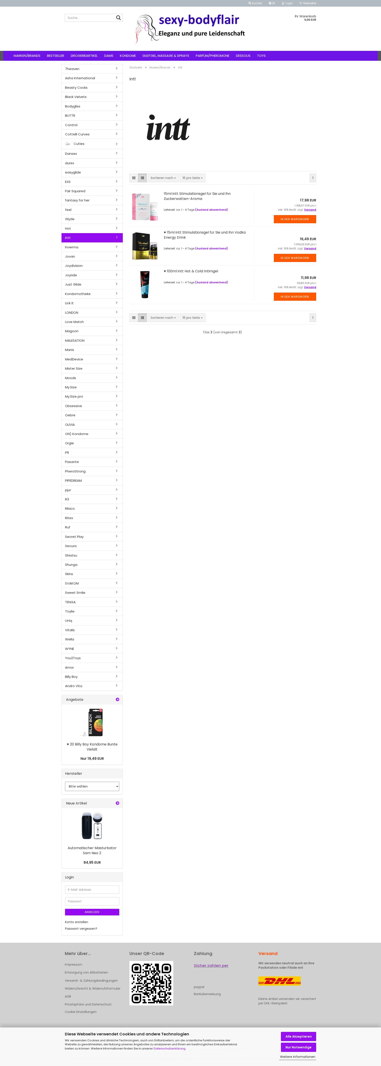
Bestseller (55, 55)
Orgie (69, 443)
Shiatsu (71, 555)
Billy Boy (71, 676)
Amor (69, 667)
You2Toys (73, 658)
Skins (69, 574)
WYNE (69, 648)
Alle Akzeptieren (299, 1036)
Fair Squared (75, 191)
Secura (71, 546)
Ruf (67, 527)
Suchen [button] (256, 3)
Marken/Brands (27, 55)
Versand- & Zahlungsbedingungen (91, 980)
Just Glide (73, 284)
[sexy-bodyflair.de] (190, 29)
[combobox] (163, 177)
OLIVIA (70, 424)
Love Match (74, 321)
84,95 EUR (92, 862)
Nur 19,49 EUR (92, 758)
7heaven (72, 68)
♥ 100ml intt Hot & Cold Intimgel (191, 271)
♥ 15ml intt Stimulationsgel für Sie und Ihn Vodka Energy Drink (205, 235)
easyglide (73, 172)
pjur (68, 490)
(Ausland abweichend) (211, 210)
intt (68, 237)
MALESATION (74, 340)
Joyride (71, 275)
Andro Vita (73, 686)
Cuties (78, 143)
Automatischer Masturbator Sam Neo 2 (92, 850)
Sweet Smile (75, 592)
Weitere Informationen (297, 1057)
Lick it (69, 303)
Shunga (71, 564)
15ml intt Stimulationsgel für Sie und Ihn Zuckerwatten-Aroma (197, 196)
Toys (261, 55)
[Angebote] (117, 699)
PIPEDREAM (73, 480)
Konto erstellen (76, 922)
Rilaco (70, 508)
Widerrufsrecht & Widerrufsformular (92, 988)
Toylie (70, 611)
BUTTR (70, 115)
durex (69, 163)
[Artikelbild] (92, 722)
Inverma (71, 247)
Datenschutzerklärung (169, 1048)
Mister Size (73, 368)
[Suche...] (118, 18)
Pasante (72, 461)
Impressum (73, 964)
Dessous (243, 55)
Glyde (70, 219)
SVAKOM (72, 583)
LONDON (71, 312)
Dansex (71, 153)
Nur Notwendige (299, 1047)
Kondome (128, 55)
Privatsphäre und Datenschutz (88, 1004)
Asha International (80, 78)
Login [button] (288, 3)
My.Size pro (74, 396)
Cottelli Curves (77, 134)
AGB (68, 996)
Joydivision (74, 265)
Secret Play (74, 536)
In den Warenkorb (295, 219)
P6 (67, 452)
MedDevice (74, 359)
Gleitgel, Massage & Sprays (165, 55)
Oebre (70, 415)
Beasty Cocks (76, 87)
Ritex (69, 518)
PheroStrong (75, 471)
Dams (108, 55)
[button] (271, 3)
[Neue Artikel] (117, 803)
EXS (68, 181)
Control (71, 125)
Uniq (68, 620)
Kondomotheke (78, 293)
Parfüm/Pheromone (212, 55)
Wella (69, 639)
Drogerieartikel (84, 55)
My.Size (71, 387)
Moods (70, 378)
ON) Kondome (76, 434)
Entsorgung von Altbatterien (86, 972)
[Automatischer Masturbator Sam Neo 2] (92, 825)
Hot (68, 228)
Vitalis (70, 630)
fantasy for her (77, 200)
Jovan (70, 256)
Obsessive (73, 406)
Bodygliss (72, 106)
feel (68, 209)
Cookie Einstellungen (81, 1012)
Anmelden (92, 912)
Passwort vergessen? (81, 928)
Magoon (71, 331)
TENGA (70, 602)
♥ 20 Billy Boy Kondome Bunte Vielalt (92, 747)
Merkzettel (309, 3)
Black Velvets (76, 96)
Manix (69, 349)
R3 (67, 499)
